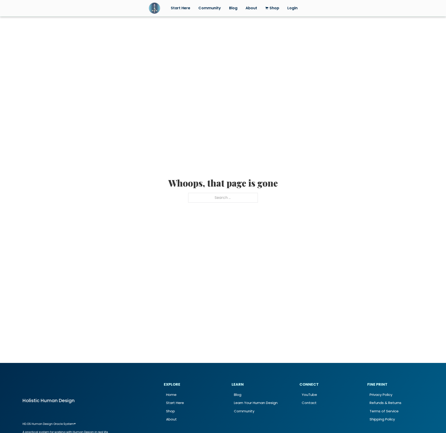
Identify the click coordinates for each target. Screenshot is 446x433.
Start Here (180, 8)
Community (209, 8)
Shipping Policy (382, 419)
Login (292, 8)
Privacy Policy (381, 394)
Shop (170, 411)
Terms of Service (384, 411)
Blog (233, 8)
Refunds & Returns (385, 402)
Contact (309, 402)
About (251, 8)
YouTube (309, 394)
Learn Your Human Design (256, 402)
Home (171, 394)
